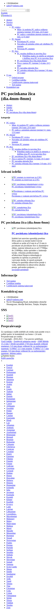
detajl (26, 269)
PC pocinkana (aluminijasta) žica (25, 217)
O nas (8, 75)
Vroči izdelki (6, 341)
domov (9, 20)
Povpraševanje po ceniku (11, 336)
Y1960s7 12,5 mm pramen (20, 348)
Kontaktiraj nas (12, 87)
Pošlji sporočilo (7, 358)
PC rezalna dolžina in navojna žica (31, 53)
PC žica (15, 51)
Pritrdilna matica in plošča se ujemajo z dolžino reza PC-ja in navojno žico (38, 57)
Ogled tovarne (18, 77)
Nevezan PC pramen (26, 49)
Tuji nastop (16, 85)
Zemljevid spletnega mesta (25, 341)
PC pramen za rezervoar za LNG (26, 180)
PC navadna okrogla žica (27, 68)
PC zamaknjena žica (20, 210)
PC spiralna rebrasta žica (22, 203)
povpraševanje (18, 269)
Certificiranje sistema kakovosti (25, 82)
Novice (9, 22)
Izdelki (9, 25)
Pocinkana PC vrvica (26, 41)
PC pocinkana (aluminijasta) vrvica (26, 187)
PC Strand (16, 39)
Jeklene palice (15, 353)
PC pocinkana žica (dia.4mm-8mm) (32, 61)
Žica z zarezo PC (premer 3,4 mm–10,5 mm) (30, 159)
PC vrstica (16, 27)
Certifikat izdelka (19, 80)
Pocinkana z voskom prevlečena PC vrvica (30, 196)
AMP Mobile (43, 341)
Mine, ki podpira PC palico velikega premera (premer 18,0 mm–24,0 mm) (32, 30)
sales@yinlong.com (14, 299)
